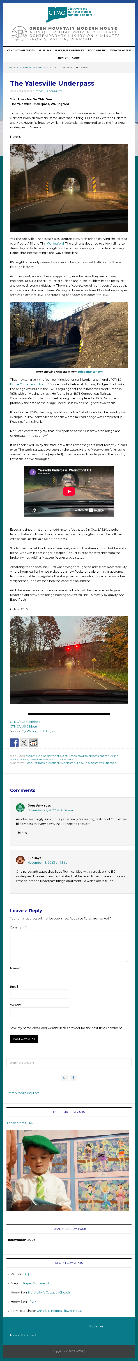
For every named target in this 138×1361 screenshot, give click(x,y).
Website (16, 1005)
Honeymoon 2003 (20, 1240)
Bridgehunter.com (90, 371)
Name (15, 968)
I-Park (31, 1301)
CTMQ (69, 15)
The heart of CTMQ (20, 1123)
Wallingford (55, 243)
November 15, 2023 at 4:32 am (48, 862)
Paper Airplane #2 (36, 1283)
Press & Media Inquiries (22, 1093)
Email (15, 986)
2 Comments (54, 91)
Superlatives (46, 67)
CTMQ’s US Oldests (24, 726)
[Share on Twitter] (24, 742)
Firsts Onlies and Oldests (82, 763)
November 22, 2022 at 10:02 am (50, 810)
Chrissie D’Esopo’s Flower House (59, 1311)
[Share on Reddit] (33, 742)
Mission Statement (23, 1335)
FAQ (26, 1274)
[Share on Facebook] (14, 742)
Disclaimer (96, 1326)
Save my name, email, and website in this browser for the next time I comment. (66, 1028)
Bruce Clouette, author (27, 384)
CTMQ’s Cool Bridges (25, 722)
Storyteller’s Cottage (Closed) (48, 1292)
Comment (18, 927)
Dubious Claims (55, 763)
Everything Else (26, 67)
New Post (53, 756)
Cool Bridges (36, 763)
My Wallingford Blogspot (40, 731)
